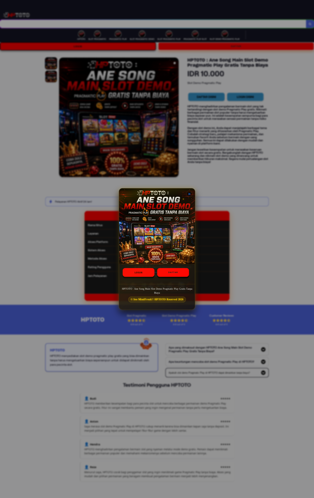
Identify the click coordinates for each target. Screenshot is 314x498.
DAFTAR (173, 272)
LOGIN (139, 272)
